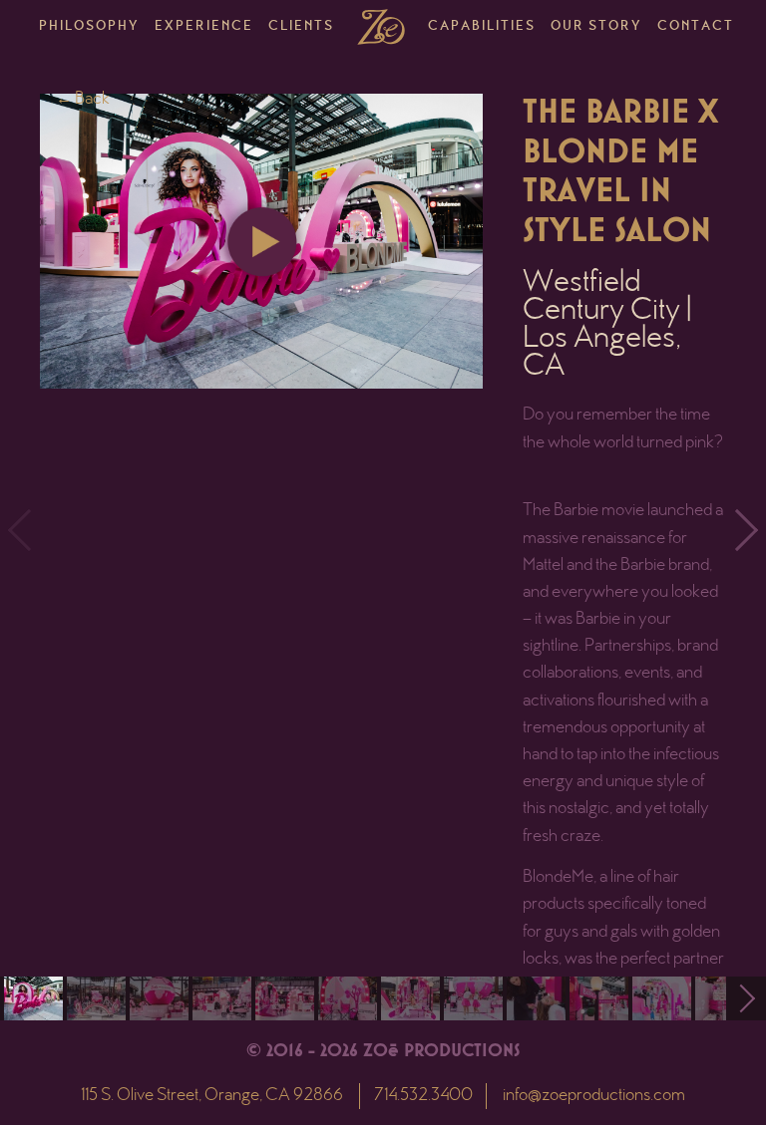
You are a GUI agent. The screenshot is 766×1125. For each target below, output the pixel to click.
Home (381, 27)
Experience (204, 27)
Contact (695, 27)
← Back (83, 100)
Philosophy (89, 27)
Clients (301, 27)
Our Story (596, 27)
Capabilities (482, 27)
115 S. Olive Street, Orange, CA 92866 (212, 1096)
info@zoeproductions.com (594, 1096)
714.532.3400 (423, 1096)
